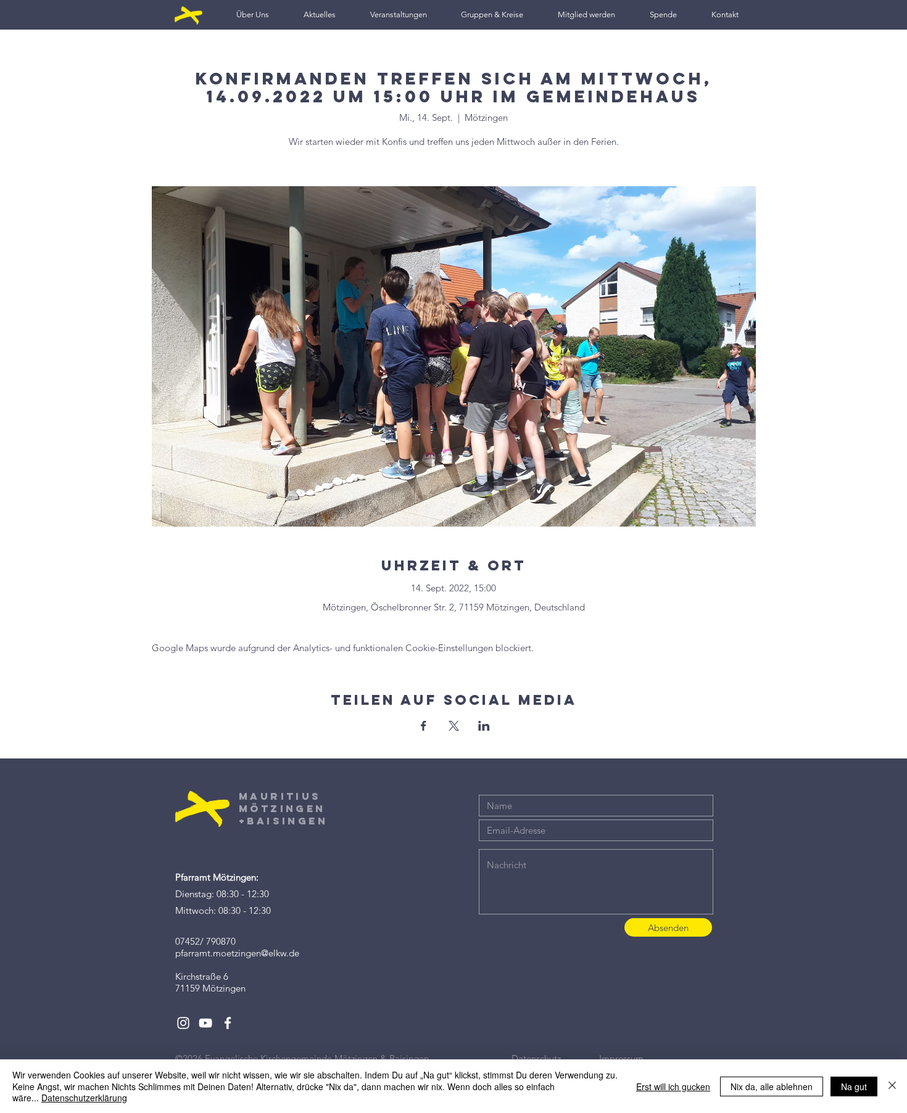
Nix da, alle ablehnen (772, 1086)
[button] (252, 14)
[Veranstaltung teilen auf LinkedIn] (484, 726)
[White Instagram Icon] (183, 1023)
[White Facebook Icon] (228, 1023)
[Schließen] (892, 1086)
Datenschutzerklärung (84, 1097)
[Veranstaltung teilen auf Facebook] (423, 726)
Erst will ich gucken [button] (673, 1086)
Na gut (854, 1086)
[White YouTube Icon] (205, 1023)
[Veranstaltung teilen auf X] (454, 726)
